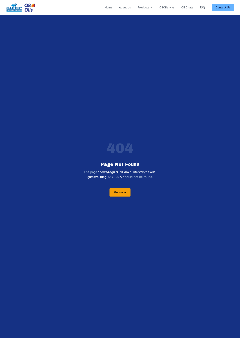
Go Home (120, 192)
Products (143, 7)
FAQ (202, 7)
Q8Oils (163, 7)
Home (108, 7)
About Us (125, 7)
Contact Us (222, 7)
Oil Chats (187, 7)
